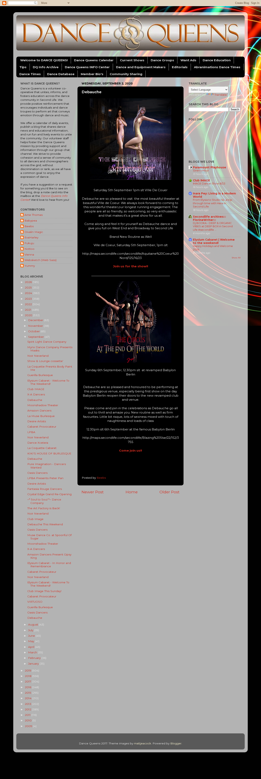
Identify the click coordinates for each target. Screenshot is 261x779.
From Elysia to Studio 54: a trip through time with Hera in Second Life (212, 203)
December (36, 320)
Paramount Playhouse (209, 167)
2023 (29, 298)
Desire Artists (36, 421)
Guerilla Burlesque (40, 375)
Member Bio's (92, 74)
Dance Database (60, 74)
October (34, 331)
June (32, 635)
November (36, 325)
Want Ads (188, 60)
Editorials (180, 67)
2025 (29, 287)
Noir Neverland (38, 355)
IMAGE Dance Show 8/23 (209, 183)
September (36, 336)
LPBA (31, 432)
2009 (29, 726)
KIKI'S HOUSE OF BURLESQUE (49, 453)
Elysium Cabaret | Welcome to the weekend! (214, 241)
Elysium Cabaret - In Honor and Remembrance (49, 564)
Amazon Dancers (39, 410)
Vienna (29, 254)
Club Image (35, 519)
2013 (28, 703)
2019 (28, 670)
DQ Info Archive (46, 67)
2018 (28, 676)
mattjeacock (142, 743)
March (33, 652)
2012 (28, 709)
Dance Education (217, 60)
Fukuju (29, 243)
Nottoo (29, 248)
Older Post (169, 492)
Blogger (175, 743)
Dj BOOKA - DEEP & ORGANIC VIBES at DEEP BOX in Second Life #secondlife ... (213, 226)
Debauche (34, 400)
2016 (28, 687)
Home (132, 492)
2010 (28, 720)
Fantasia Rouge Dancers (44, 488)
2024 (29, 293)
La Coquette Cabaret (41, 448)
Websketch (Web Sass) (40, 260)
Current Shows (132, 60)
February (34, 657)
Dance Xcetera (37, 442)
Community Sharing (126, 74)
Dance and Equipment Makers (141, 67)
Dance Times (30, 74)
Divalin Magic (33, 232)
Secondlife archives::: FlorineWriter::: (209, 218)
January (34, 663)
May (31, 641)
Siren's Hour (201, 170)
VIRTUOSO (34, 601)
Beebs (29, 226)
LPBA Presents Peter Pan (45, 478)
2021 (28, 309)
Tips (23, 67)
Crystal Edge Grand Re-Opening (49, 494)
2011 (28, 714)
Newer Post (93, 492)
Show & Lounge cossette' (45, 361)
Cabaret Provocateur (41, 426)
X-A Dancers (36, 394)
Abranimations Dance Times (217, 67)
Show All (236, 257)
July (31, 630)
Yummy (29, 265)
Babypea (30, 220)
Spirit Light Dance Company (46, 341)
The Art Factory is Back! (43, 508)
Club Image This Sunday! (44, 591)
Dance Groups (162, 60)
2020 (29, 315)
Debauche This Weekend (45, 524)
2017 (28, 681)
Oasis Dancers (37, 472)
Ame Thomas (33, 214)
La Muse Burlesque (41, 416)
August (33, 624)
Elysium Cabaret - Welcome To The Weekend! (48, 382)
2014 (28, 698)
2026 (29, 282)
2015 (28, 692)
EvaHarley (31, 237)
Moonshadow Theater (42, 405)
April (31, 646)
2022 (29, 304)
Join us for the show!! (130, 266)
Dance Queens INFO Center (87, 67)
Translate (221, 94)
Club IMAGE (35, 389)
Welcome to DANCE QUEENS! (44, 60)
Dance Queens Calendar (94, 60)
